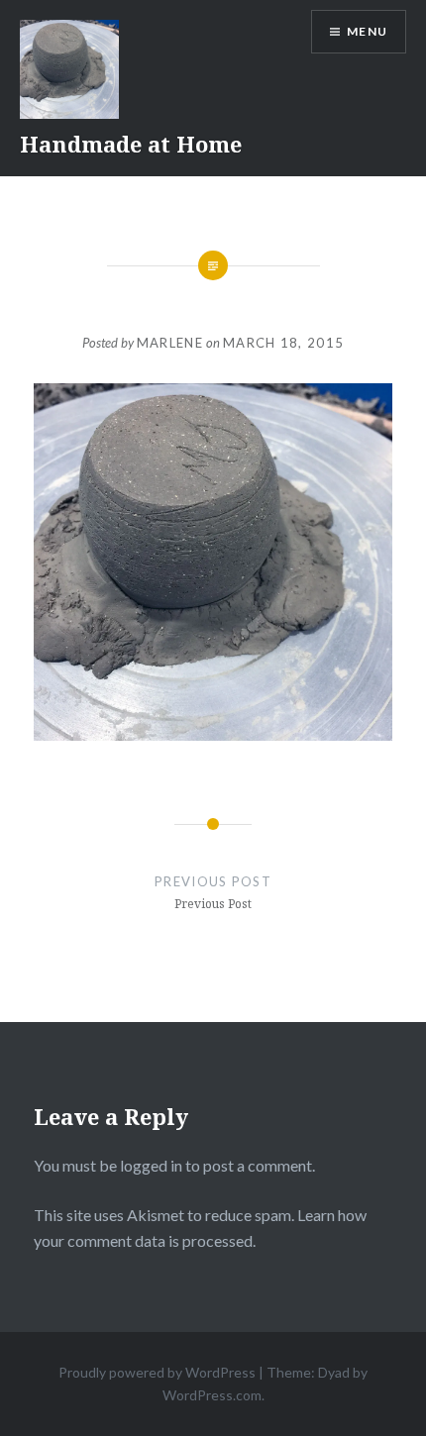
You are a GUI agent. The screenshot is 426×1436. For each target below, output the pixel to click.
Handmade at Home (131, 143)
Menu (367, 31)
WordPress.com (212, 1394)
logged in (151, 1165)
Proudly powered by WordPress (157, 1372)
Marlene (170, 343)
